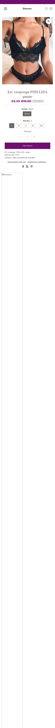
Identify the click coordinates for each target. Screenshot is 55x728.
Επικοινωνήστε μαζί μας (17, 162)
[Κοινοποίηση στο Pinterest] (32, 167)
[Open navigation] (8, 8)
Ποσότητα (27, 131)
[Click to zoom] (49, 21)
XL (33, 126)
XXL (41, 126)
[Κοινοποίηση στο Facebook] (23, 167)
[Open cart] (51, 9)
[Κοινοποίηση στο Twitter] (27, 167)
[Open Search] (46, 9)
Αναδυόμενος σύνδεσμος (37, 162)
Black (27, 114)
